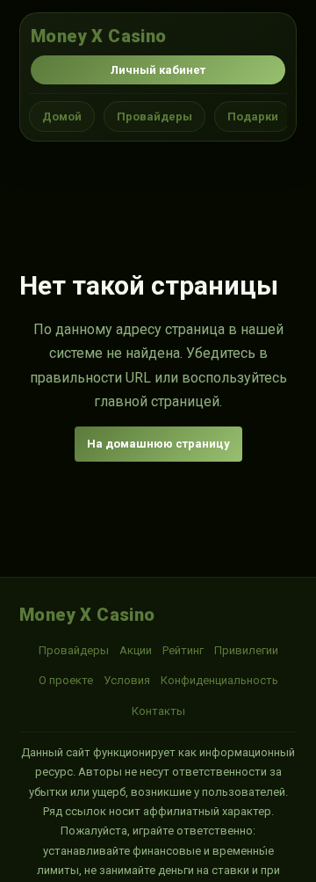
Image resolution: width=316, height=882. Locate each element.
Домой (62, 116)
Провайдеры (154, 116)
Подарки (252, 116)
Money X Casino (99, 36)
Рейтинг (183, 650)
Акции (135, 650)
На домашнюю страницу (158, 443)
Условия (127, 680)
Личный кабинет (158, 70)
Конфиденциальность (219, 680)
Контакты (158, 711)
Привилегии (246, 650)
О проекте (66, 680)
